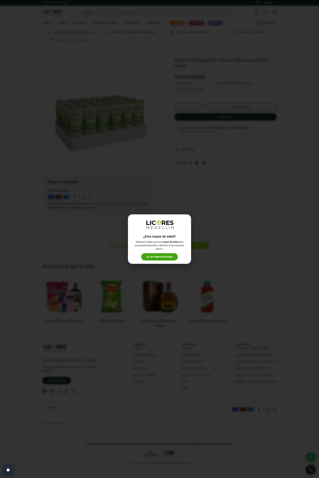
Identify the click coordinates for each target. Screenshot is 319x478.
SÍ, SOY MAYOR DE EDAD (159, 257)
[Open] (8, 470)
